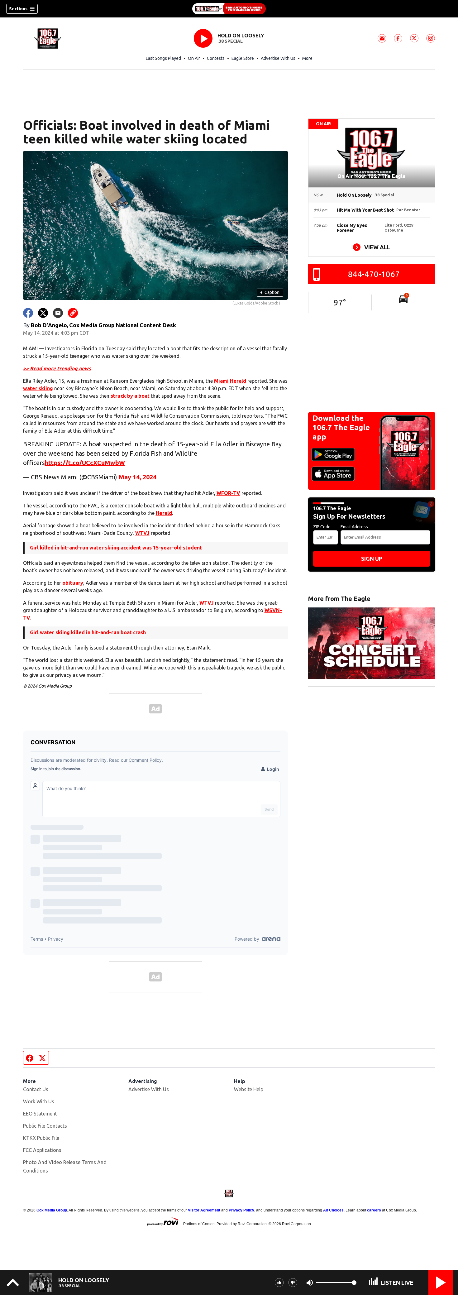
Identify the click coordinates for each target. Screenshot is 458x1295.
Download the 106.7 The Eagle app (341, 427)
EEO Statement (40, 1113)
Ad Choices (333, 1210)
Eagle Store (242, 58)
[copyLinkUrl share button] (73, 313)
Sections (18, 8)
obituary (72, 583)
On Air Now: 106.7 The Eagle (371, 176)
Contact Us (35, 1089)
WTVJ (142, 533)
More (307, 58)
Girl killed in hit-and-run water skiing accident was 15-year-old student (116, 547)
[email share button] (58, 313)
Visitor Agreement (204, 1210)
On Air (194, 58)
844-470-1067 (374, 274)
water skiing (38, 388)
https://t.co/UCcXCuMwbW (85, 462)
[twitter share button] (43, 313)
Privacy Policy (241, 1210)
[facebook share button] (28, 313)
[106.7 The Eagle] (229, 8)
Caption (269, 292)
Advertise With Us (278, 58)
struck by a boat (130, 396)
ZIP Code (322, 526)
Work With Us (38, 1101)
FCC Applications (42, 1150)
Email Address (354, 526)
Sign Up (371, 558)
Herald (164, 513)
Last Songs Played (163, 58)
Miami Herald (230, 381)
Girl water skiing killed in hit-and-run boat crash (88, 632)
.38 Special (230, 41)
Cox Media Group (51, 1210)
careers (374, 1210)
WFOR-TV (228, 493)
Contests (216, 58)
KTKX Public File (41, 1138)
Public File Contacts (45, 1126)
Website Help (248, 1089)
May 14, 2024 (137, 477)
